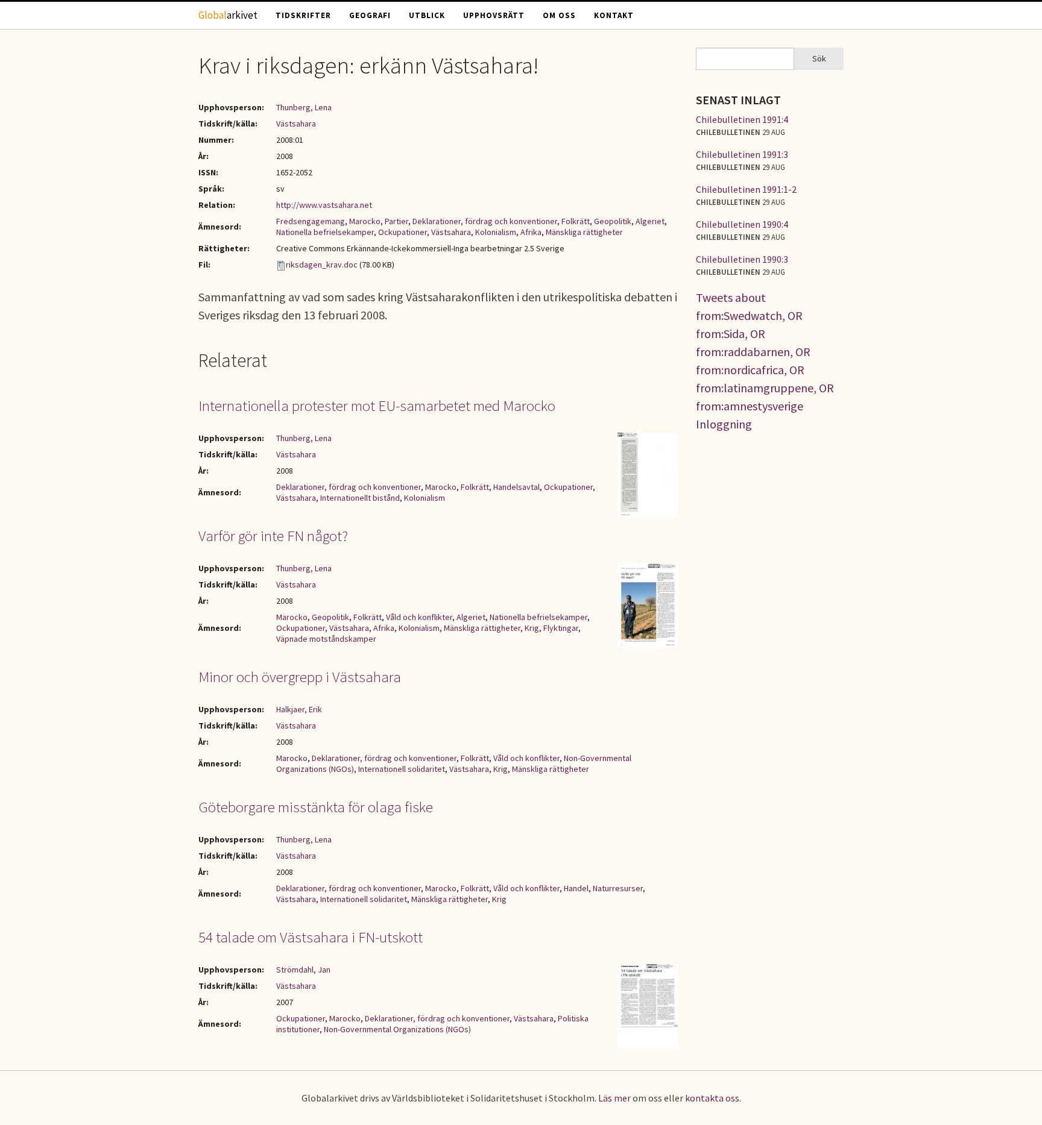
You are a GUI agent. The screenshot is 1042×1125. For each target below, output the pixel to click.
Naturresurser (618, 888)
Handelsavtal (516, 486)
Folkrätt (575, 221)
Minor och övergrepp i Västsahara (299, 676)
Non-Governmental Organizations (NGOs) (397, 1029)
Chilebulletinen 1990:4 (742, 224)
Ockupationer (402, 232)
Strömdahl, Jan (303, 969)
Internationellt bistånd (360, 497)
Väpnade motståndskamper (326, 638)
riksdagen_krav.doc (322, 264)
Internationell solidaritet (401, 768)
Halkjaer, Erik (299, 709)
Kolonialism (495, 232)
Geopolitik (612, 221)
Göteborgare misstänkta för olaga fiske (315, 806)
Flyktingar (560, 627)
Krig (532, 627)
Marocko (364, 221)
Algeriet (650, 221)
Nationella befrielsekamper (325, 232)
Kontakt (614, 15)
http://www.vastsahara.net (324, 204)
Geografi (370, 15)
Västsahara (296, 123)
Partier (396, 221)
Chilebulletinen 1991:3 (742, 154)
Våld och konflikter (419, 617)
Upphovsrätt (494, 15)
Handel (576, 888)
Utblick (427, 15)
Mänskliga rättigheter (584, 232)
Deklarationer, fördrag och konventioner (484, 221)
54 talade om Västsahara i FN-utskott (310, 937)
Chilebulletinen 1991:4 (742, 119)
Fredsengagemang (310, 221)
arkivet (227, 15)
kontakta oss (712, 1098)
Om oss (559, 15)
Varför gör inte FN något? (273, 535)
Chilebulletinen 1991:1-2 (746, 189)
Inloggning (724, 423)
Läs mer (614, 1098)
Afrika (531, 232)
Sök (819, 58)
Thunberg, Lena (304, 107)
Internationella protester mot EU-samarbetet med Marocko (376, 405)
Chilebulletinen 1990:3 (742, 259)
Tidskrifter (303, 15)
